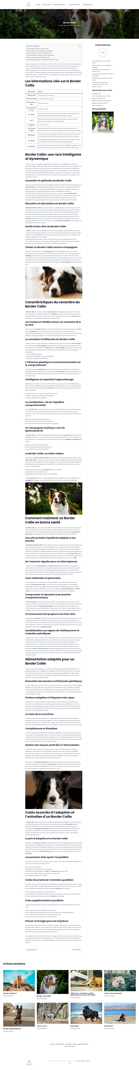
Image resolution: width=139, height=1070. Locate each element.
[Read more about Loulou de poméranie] (120, 980)
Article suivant (77, 949)
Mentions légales (80, 1061)
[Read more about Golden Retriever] (19, 980)
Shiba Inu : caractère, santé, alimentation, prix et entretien (83, 994)
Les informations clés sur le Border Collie (37, 48)
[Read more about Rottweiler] (86, 1013)
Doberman (108, 1026)
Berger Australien (44, 996)
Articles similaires (97, 86)
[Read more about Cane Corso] (52, 1013)
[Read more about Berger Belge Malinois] (19, 1014)
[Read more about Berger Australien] (52, 982)
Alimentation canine (59, 4)
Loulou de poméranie (113, 993)
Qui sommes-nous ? (87, 4)
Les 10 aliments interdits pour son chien (101, 96)
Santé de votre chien (74, 4)
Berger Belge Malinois (12, 1029)
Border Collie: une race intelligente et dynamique (39, 51)
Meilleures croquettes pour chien (99, 103)
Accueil (38, 4)
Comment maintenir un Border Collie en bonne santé (40, 55)
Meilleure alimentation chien (98, 98)
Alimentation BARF (96, 93)
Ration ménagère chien (97, 105)
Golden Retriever (10, 993)
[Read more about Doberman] (120, 1013)
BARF (61, 720)
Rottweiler (75, 1026)
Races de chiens (47, 4)
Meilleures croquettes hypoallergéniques (101, 100)
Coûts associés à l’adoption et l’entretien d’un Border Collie (42, 59)
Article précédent (31, 949)
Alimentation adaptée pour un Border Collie (38, 57)
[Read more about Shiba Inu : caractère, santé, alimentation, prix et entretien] (86, 980)
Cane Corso (42, 1026)
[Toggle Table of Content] (79, 46)
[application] (65, 4)
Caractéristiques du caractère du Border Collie (39, 53)
